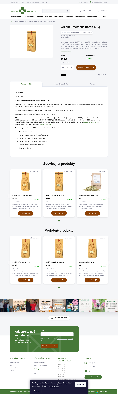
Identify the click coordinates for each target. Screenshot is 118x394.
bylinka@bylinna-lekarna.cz (95, 363)
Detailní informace (66, 51)
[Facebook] (85, 370)
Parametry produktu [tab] (61, 84)
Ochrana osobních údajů (40, 365)
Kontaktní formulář (93, 377)
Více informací (54, 387)
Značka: (65, 37)
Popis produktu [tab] (26, 84)
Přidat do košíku (84, 67)
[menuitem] (16, 16)
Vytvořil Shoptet (90, 391)
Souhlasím (80, 384)
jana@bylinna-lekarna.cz (90, 122)
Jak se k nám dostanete (33, 2)
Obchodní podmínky (39, 362)
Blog (23, 2)
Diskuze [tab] (92, 84)
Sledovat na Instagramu (60, 317)
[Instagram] (89, 370)
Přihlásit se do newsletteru (49, 346)
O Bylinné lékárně (14, 2)
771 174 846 (91, 366)
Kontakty (44, 2)
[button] (59, 220)
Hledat (68, 11)
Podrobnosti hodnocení (86, 32)
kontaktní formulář (45, 124)
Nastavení (37, 391)
